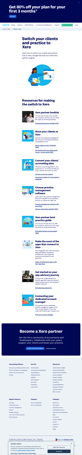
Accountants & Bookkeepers (44, 25)
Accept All (59, 451)
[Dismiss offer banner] (78, 2)
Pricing (13, 25)
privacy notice (30, 450)
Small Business (29, 25)
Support (57, 25)
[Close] (71, 443)
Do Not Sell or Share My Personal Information (23, 453)
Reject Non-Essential (59, 447)
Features (19, 25)
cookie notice (22, 450)
